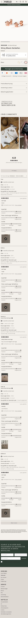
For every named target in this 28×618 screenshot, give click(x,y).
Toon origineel (18, 205)
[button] (9, 45)
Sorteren (12, 176)
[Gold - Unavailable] (19, 62)
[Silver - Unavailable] (22, 62)
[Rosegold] (26, 62)
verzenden (23, 558)
